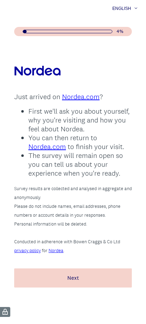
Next (73, 277)
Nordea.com (81, 96)
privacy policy (27, 251)
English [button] (121, 8)
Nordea (56, 251)
